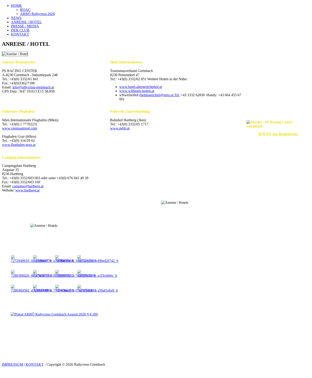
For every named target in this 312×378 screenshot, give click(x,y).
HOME (16, 6)
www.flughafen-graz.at (18, 145)
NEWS (16, 18)
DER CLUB (20, 30)
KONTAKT (20, 34)
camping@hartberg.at (27, 186)
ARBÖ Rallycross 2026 (37, 14)
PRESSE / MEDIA (25, 26)
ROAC (25, 10)
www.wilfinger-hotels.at (136, 91)
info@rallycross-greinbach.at (33, 87)
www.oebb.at (120, 128)
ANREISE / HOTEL (26, 22)
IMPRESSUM (12, 364)
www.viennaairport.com (19, 128)
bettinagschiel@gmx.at (156, 95)
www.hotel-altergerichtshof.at (140, 87)
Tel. (160, 95)
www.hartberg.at (27, 190)
